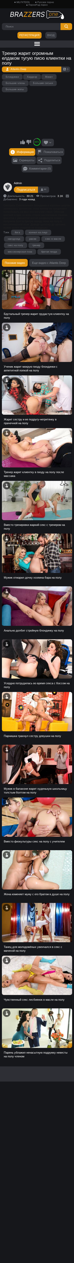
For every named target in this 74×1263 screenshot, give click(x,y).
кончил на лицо (38, 232)
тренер (36, 245)
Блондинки (12, 76)
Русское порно (45, 2)
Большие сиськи (43, 83)
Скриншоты (26, 160)
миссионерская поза (20, 251)
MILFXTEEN (23, 2)
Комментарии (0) (40, 168)
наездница (14, 238)
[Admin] (7, 187)
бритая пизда (49, 251)
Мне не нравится (28, 141)
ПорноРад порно (38, 5)
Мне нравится (22, 141)
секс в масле (53, 238)
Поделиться (52, 160)
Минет (49, 76)
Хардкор (32, 76)
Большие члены (15, 83)
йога (17, 232)
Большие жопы (15, 89)
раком (32, 238)
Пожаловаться (53, 151)
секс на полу (15, 245)
